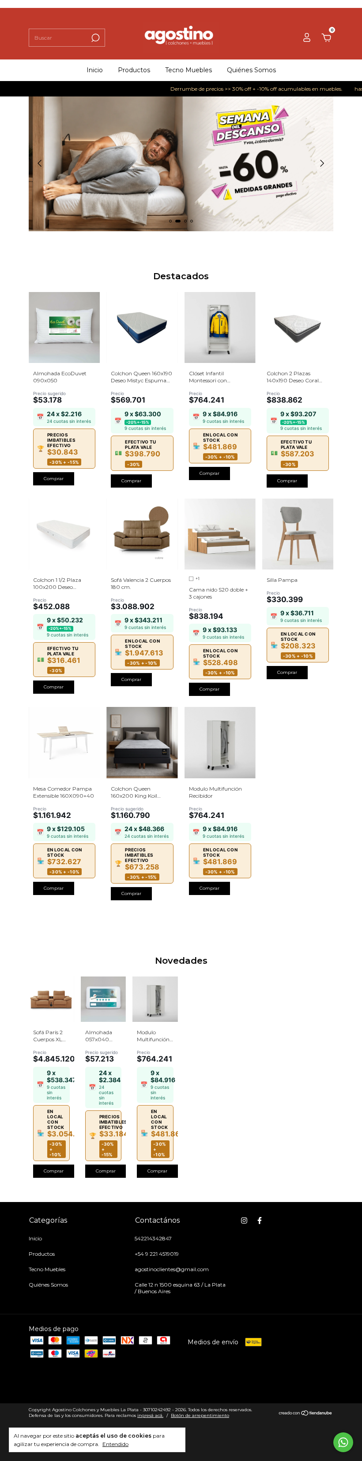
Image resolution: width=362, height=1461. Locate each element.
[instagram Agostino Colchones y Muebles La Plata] (244, 1220)
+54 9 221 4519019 (157, 1253)
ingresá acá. (150, 1415)
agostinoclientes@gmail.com (172, 1269)
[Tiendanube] (305, 1414)
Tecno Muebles (188, 70)
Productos (134, 70)
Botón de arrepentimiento (200, 1415)
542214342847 (153, 1238)
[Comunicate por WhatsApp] (343, 1442)
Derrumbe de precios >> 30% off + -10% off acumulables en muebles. (237, 88)
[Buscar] (95, 38)
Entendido (115, 1444)
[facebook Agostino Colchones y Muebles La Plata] (259, 1220)
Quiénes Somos (251, 70)
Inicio (95, 70)
